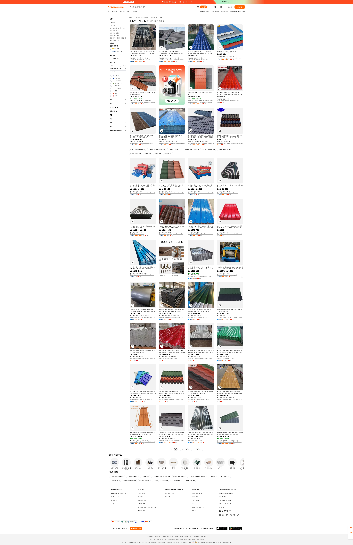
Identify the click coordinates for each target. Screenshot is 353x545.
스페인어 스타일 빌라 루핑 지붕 (197, 476)
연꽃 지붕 (213, 476)
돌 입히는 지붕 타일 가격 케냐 (157, 149)
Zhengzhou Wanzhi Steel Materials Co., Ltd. (200, 358)
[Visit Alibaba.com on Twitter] (227, 515)
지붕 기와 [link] (162, 17)
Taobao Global (184, 536)
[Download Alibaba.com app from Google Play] (235, 528)
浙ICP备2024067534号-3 (223, 542)
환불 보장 (140, 496)
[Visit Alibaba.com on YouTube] (234, 515)
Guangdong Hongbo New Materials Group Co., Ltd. (143, 275)
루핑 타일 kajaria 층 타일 (138, 149)
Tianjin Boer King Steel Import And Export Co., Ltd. (230, 234)
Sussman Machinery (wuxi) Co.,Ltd (227, 275)
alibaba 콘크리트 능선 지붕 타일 (162, 476)
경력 (112, 503)
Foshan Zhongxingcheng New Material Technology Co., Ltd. (172, 234)
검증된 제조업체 (169, 493)
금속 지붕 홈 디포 (133, 476)
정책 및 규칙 (141, 510)
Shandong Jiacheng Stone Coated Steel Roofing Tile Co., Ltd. (172, 193)
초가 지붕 (158, 153)
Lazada (177, 536)
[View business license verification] (193, 542)
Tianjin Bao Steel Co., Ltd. (137, 234)
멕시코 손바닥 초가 (225, 476)
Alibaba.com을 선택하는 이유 (119, 493)
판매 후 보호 (141, 503)
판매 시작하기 (223, 496)
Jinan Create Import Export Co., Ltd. (198, 59)
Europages (203, 536)
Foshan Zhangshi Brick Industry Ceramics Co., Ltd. (172, 399)
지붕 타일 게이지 (116, 480)
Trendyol (196, 536)
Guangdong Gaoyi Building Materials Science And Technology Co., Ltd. (172, 143)
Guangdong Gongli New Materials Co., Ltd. (200, 102)
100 (197, 449)
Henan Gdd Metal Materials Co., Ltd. (140, 59)
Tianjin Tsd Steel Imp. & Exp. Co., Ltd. (227, 193)
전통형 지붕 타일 (145, 480)
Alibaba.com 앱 (193, 528)
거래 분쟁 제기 (196, 500)
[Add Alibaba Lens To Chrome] (136, 528)
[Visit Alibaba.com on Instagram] (231, 515)
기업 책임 (114, 500)
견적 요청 (167, 496)
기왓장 (156, 480)
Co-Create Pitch (116, 496)
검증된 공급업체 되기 (225, 503)
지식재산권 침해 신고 (198, 507)
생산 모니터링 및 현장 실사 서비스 (147, 507)
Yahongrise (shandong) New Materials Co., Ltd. (230, 143)
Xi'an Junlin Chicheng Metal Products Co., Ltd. (201, 234)
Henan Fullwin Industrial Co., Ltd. (168, 358)
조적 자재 (154, 17)
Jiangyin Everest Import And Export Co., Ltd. (142, 317)
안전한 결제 (141, 493)
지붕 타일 (148, 153)
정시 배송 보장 (142, 500)
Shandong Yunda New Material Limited (199, 399)
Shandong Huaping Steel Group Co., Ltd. (199, 276)
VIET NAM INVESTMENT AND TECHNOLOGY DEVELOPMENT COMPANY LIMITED (143, 358)
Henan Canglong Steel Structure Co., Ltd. (229, 58)
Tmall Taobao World (167, 536)
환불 (193, 503)
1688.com (157, 536)
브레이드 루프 (176, 480)
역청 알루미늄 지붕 (179, 476)
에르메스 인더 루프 (190, 480)
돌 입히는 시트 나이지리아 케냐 (192, 149)
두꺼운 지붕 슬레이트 (130, 480)
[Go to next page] (201, 449)
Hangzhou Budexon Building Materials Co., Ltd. (172, 317)
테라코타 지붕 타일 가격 (118, 476)
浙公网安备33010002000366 (206, 542)
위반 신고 (194, 510)
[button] (198, 7)
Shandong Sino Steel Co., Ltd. (225, 358)
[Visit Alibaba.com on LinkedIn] (223, 515)
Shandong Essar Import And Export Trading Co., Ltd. (201, 143)
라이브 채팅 (195, 496)
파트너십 (221, 507)
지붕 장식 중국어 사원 (225, 149)
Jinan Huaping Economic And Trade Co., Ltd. (142, 399)
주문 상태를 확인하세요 (225, 500)
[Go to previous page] (171, 449)
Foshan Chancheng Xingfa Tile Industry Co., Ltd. (230, 399)
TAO (191, 536)
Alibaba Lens (121, 528)
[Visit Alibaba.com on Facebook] (220, 515)
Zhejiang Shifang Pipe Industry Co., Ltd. (228, 100)
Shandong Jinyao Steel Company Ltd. (198, 317)
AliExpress (150, 536)
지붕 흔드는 (146, 476)
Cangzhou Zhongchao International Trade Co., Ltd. (143, 193)
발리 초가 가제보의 (174, 149)
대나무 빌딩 (169, 153)
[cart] (221, 7)
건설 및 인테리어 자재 (142, 17)
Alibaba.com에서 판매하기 (226, 493)
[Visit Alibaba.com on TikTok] (238, 515)
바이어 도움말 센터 (197, 493)
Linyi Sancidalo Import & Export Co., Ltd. (141, 143)
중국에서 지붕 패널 (210, 149)
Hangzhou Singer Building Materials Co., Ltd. (142, 102)
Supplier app (178, 528)
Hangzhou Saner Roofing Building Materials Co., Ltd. (172, 59)
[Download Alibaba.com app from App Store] (222, 528)
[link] (350, 527)
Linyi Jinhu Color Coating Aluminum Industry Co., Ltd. (230, 317)
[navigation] (118, 233)
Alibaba (131, 17)
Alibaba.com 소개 (116, 489)
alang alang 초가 (136, 153)
